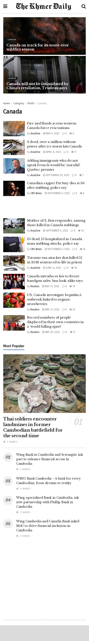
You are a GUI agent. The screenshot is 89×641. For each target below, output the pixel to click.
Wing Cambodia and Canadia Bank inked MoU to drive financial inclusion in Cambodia (47, 525)
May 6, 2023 (52, 133)
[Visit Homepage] (44, 7)
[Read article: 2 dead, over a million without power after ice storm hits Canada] (14, 147)
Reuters (35, 286)
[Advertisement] (44, 204)
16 (82, 230)
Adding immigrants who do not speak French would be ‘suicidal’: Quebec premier (53, 165)
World (30, 103)
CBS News (36, 193)
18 (75, 267)
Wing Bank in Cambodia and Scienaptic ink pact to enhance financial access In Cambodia (49, 459)
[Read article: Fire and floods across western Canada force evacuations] (14, 128)
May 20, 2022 (52, 332)
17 (73, 332)
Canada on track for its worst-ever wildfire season (37, 47)
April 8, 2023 (53, 151)
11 (75, 151)
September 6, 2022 (58, 193)
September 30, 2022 (57, 175)
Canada (12, 39)
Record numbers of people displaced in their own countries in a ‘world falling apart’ (55, 321)
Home (6, 103)
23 (73, 309)
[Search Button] (83, 6)
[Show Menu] (5, 6)
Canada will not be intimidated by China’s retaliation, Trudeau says (37, 86)
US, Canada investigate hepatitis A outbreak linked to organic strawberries (54, 299)
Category (18, 103)
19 (73, 286)
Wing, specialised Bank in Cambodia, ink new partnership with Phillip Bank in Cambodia (47, 502)
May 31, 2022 (51, 286)
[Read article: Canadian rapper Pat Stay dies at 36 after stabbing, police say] (14, 188)
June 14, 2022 (53, 267)
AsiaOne (35, 133)
